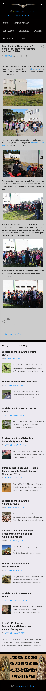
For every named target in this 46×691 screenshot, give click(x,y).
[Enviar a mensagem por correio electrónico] (8, 320)
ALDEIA (21, 39)
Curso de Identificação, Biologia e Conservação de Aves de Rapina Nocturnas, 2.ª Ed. (20, 471)
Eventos (38, 31)
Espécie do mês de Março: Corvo (19, 381)
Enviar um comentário (13, 334)
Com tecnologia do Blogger (24, 686)
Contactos (8, 31)
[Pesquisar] (42, 5)
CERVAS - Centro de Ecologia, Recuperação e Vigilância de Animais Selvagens (18, 533)
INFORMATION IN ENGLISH (19, 15)
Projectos (8, 39)
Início (5, 23)
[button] (42, 47)
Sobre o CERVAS (21, 23)
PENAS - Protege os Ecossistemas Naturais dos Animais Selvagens (16, 626)
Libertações (12, 325)
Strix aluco (35, 69)
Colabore (24, 31)
